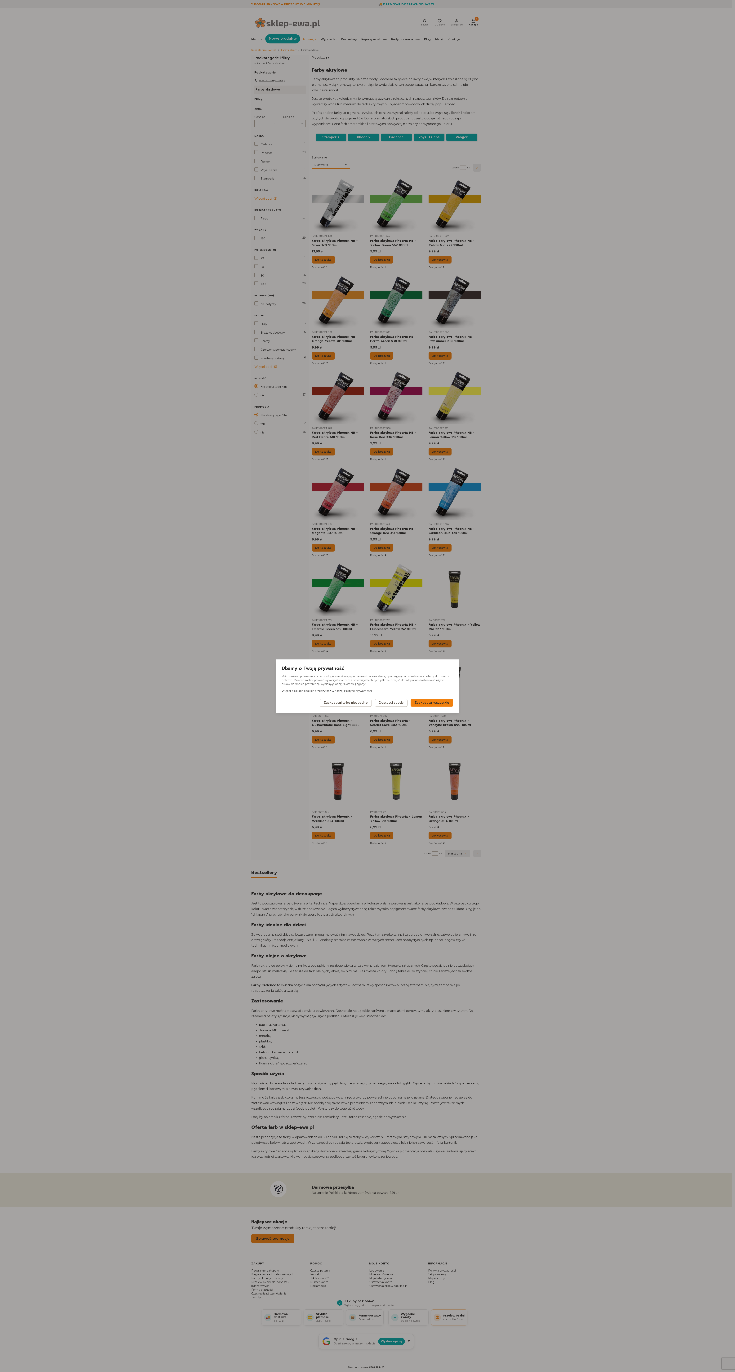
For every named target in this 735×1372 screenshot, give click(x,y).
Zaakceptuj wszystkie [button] (432, 702)
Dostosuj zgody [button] (391, 702)
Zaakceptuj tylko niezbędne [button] (346, 702)
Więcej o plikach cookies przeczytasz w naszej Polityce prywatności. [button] (327, 691)
